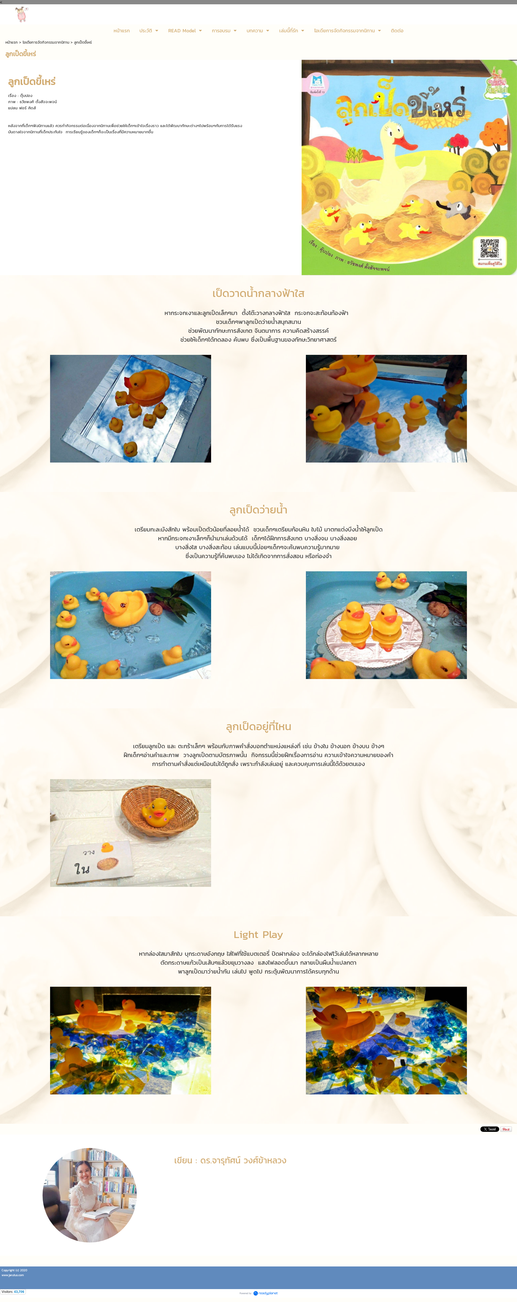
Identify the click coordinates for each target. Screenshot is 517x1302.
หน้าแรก (11, 42)
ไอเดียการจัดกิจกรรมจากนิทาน (46, 42)
